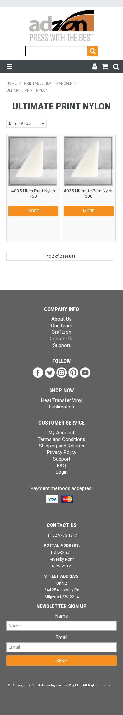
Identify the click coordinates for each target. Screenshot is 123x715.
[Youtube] (85, 372)
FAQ (61, 465)
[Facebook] (38, 372)
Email (61, 637)
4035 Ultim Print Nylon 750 (33, 193)
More (33, 211)
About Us (61, 319)
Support (61, 345)
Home (11, 83)
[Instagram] (61, 372)
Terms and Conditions (61, 439)
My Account (61, 433)
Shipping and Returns (61, 446)
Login (62, 472)
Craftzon (61, 332)
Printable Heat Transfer (48, 83)
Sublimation (61, 407)
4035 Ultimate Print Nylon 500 (88, 193)
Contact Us (62, 339)
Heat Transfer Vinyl (61, 400)
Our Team (61, 325)
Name (61, 616)
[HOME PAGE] (61, 26)
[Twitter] (50, 372)
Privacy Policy (61, 452)
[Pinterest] (73, 372)
